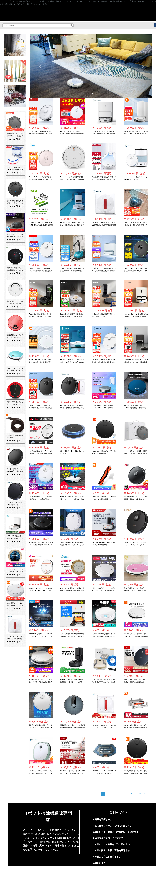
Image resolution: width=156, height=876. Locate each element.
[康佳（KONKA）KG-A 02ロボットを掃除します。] (72, 430)
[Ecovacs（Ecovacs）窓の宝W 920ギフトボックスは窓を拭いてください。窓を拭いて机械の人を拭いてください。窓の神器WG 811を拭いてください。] (104, 705)
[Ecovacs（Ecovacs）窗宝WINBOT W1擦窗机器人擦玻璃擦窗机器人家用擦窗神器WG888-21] (104, 202)
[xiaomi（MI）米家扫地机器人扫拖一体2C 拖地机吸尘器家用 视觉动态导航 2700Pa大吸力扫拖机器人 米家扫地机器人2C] (41, 339)
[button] (39, 66)
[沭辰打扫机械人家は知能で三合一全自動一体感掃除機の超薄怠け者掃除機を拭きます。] (104, 613)
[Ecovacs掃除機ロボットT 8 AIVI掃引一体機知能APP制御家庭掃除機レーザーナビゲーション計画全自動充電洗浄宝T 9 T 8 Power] (41, 476)
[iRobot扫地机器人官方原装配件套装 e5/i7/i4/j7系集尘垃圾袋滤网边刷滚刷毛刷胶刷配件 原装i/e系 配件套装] (41, 202)
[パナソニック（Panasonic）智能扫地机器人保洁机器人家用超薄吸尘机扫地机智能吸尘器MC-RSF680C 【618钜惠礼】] (136, 202)
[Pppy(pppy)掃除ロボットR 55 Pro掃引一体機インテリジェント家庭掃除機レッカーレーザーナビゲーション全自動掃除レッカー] (41, 430)
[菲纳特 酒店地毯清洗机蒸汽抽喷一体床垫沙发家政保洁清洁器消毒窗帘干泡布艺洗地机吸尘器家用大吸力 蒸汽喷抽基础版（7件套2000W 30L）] (72, 248)
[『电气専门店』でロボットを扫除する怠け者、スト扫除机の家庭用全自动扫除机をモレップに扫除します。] (15, 356)
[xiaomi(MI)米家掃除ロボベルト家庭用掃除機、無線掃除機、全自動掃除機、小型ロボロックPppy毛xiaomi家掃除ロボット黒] (136, 750)
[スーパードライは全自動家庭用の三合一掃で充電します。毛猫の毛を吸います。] (15, 222)
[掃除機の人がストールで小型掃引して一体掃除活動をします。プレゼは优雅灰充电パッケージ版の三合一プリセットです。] (15, 121)
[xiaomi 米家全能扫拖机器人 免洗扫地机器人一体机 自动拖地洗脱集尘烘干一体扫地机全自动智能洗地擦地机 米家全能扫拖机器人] (136, 111)
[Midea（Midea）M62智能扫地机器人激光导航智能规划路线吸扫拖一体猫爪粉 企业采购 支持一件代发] (41, 156)
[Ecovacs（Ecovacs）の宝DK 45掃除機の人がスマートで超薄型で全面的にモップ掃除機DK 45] (72, 476)
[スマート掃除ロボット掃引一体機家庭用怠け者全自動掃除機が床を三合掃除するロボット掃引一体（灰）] (136, 430)
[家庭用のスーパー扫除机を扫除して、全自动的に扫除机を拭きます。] (15, 289)
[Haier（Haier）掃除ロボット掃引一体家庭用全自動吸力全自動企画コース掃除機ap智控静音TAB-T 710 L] (136, 659)
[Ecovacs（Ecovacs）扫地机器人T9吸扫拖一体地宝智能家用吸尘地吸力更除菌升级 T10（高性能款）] (72, 111)
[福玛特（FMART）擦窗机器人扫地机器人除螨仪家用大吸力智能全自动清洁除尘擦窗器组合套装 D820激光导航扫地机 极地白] (136, 248)
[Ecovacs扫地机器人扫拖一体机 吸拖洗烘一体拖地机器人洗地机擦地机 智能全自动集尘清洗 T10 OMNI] (104, 111)
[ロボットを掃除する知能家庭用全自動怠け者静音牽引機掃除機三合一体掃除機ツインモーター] (72, 522)
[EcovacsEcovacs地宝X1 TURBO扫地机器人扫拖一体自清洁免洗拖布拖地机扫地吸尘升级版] (136, 339)
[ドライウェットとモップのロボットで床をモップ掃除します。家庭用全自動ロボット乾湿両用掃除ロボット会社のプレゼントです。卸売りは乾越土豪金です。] (104, 659)
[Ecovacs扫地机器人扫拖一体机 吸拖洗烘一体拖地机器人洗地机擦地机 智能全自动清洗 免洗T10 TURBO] (72, 202)
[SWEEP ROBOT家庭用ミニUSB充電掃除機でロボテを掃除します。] (15, 155)
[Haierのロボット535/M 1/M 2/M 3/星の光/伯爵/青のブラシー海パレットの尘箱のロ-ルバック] (104, 750)
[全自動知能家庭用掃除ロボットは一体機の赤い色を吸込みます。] (15, 322)
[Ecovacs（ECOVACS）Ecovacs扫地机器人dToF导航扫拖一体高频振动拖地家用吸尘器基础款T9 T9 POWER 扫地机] (72, 339)
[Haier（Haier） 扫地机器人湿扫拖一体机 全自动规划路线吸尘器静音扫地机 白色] (72, 156)
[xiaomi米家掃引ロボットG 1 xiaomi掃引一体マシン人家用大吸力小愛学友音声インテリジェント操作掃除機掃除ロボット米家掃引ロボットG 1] (41, 659)
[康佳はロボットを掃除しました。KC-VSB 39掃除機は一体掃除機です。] (136, 385)
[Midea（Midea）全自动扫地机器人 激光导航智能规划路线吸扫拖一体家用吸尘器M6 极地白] (41, 111)
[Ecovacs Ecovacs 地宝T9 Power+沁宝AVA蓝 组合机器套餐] (136, 156)
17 (145, 794)
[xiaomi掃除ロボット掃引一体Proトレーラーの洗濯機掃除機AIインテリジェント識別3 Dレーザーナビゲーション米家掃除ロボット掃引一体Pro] (41, 522)
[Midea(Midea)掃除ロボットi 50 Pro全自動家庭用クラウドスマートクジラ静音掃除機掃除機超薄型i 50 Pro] (41, 613)
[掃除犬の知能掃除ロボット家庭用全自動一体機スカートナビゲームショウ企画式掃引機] (15, 255)
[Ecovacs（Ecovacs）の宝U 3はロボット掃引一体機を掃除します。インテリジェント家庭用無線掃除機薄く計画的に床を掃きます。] (41, 750)
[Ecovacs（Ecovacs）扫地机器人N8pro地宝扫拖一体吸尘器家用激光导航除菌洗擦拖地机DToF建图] (41, 385)
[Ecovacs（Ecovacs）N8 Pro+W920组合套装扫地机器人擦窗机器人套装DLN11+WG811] (72, 385)
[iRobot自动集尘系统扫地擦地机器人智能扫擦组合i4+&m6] (104, 293)
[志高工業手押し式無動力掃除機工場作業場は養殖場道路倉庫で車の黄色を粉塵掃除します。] (72, 613)
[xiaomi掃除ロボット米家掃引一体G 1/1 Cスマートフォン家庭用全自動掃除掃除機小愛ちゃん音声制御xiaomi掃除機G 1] (136, 613)
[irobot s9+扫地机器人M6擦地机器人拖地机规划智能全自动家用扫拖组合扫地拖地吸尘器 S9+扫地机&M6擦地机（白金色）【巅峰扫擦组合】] (72, 293)
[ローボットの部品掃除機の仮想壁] (15, 423)
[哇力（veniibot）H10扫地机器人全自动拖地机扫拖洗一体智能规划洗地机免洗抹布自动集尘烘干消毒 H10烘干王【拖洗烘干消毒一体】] (136, 293)
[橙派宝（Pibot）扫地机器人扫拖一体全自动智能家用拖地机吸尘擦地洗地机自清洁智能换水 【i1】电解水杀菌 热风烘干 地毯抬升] (104, 248)
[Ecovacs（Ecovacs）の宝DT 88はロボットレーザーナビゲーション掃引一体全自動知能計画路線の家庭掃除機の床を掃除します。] (41, 568)
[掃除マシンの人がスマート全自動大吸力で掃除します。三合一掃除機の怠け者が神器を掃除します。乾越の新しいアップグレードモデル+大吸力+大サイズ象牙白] (104, 568)
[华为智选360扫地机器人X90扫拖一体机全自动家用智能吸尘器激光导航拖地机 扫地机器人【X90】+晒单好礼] (104, 156)
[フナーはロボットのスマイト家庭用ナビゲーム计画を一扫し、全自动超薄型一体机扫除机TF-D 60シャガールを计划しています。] (15, 557)
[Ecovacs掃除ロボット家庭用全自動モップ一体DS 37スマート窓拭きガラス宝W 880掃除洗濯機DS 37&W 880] (104, 385)
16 (140, 794)
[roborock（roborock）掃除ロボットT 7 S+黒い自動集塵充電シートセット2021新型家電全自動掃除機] (104, 522)
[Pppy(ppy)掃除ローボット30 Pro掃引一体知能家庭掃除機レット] (15, 456)
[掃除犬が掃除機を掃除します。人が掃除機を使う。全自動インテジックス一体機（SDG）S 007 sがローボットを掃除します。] (15, 389)
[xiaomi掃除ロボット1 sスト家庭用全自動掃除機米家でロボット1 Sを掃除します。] (15, 590)
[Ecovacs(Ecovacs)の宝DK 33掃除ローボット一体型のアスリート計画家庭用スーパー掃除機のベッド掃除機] (15, 490)
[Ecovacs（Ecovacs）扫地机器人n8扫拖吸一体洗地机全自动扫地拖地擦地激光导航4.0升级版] (104, 339)
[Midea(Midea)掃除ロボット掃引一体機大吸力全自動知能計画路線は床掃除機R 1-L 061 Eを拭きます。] (72, 568)
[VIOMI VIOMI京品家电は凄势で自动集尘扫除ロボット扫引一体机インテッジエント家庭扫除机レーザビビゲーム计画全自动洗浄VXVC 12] (15, 523)
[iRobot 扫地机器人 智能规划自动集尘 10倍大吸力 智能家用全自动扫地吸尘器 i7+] (41, 293)
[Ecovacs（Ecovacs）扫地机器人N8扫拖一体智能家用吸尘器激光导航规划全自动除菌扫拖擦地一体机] (41, 248)
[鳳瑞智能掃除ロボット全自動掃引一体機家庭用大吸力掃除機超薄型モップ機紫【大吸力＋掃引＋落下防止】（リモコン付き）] (136, 568)
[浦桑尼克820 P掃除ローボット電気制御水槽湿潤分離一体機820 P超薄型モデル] (72, 705)
